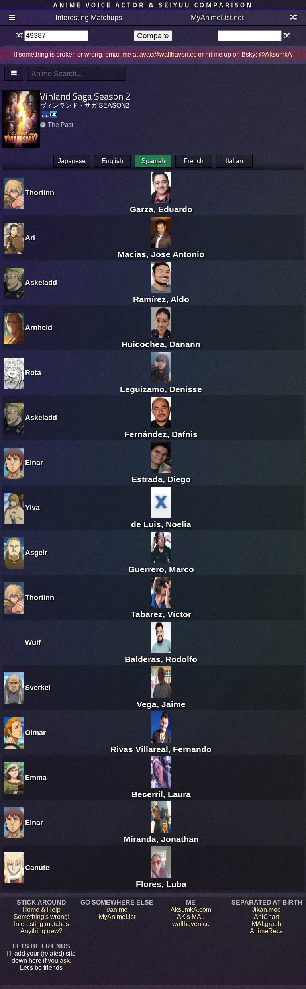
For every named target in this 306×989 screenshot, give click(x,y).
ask (65, 960)
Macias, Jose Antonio (161, 254)
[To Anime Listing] (13, 74)
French (194, 161)
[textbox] (56, 35)
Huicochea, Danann (161, 344)
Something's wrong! (41, 916)
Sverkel (38, 688)
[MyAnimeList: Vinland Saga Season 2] (45, 114)
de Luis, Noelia (161, 524)
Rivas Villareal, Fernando (161, 749)
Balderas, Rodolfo (161, 659)
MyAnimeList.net (217, 18)
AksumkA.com (191, 909)
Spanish (153, 161)
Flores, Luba (161, 884)
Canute (37, 868)
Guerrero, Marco (161, 569)
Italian (234, 161)
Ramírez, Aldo (161, 299)
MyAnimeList (117, 916)
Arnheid (38, 328)
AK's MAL (191, 916)
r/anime (117, 909)
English (112, 161)
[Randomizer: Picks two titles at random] (294, 18)
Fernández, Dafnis (161, 434)
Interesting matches (41, 924)
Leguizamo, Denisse (161, 389)
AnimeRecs (266, 931)
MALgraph (266, 924)
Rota (33, 373)
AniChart (266, 916)
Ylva (32, 508)
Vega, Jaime (161, 704)
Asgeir (36, 553)
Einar (34, 463)
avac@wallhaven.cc (167, 54)
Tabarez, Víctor (161, 614)
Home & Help (41, 909)
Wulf (33, 643)
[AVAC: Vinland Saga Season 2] (53, 114)
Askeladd (41, 283)
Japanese (72, 161)
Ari (30, 238)
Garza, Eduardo (161, 209)
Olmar (35, 733)
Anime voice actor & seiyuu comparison (153, 5)
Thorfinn (39, 193)
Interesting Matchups (88, 18)
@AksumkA (275, 54)
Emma (36, 778)
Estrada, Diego (161, 479)
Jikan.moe (266, 909)
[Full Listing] (12, 18)
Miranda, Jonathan (161, 839)
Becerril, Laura (161, 794)
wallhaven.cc (190, 924)
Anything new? (41, 931)
